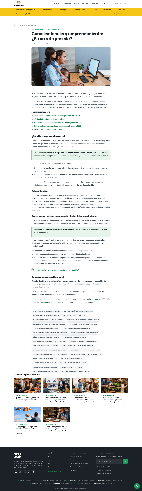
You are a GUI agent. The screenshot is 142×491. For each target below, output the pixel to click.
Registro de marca (120, 14)
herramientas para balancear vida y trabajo (50, 354)
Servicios (57, 4)
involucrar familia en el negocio (45, 358)
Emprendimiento (33, 25)
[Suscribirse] (125, 461)
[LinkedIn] (25, 472)
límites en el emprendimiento (71, 358)
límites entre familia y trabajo (44, 363)
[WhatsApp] (33, 472)
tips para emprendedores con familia (75, 371)
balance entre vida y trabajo (74, 315)
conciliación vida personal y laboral (83, 324)
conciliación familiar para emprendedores (49, 324)
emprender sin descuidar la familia (83, 341)
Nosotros (67, 4)
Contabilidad (121, 9)
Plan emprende (64, 9)
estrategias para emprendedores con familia (49, 350)
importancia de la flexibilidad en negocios (86, 354)
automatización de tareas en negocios (78, 311)
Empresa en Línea (75, 460)
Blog (49, 463)
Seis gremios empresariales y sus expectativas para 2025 (57, 126)
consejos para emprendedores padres (77, 328)
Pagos (106, 4)
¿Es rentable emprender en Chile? (48, 129)
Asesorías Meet (79, 9)
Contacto (94, 4)
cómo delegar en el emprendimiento (84, 333)
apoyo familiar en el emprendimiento (46, 311)
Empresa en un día (76, 456)
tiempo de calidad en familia (71, 367)
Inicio (16, 25)
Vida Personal (52, 29)
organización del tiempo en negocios (74, 363)
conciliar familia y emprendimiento (46, 328)
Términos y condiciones (103, 473)
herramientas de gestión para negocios (85, 350)
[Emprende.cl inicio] (18, 3)
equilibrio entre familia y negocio (45, 346)
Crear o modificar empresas (25, 9)
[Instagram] (20, 472)
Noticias (76, 4)
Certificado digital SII (23, 14)
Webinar (85, 4)
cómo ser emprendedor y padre (74, 337)
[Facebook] (16, 472)
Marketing (107, 9)
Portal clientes (120, 4)
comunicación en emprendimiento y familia (83, 320)
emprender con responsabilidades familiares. (50, 341)
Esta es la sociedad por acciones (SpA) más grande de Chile (58, 123)
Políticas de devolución (103, 470)
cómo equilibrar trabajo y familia (46, 337)
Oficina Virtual (47, 9)
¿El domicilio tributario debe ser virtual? (50, 119)
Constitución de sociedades (79, 463)
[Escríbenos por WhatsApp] (137, 486)
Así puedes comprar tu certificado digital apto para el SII (57, 116)
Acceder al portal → (54, 471)
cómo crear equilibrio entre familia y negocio (50, 333)
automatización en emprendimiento (46, 315)
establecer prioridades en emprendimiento (77, 346)
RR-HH (94, 9)
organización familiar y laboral (45, 367)
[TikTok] (29, 472)
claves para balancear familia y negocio (48, 320)
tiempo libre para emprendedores (45, 371)
